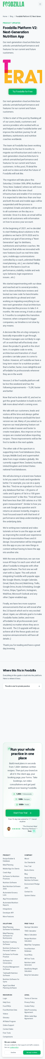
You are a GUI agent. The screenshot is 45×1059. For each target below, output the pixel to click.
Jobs (26, 888)
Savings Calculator (31, 927)
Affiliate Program (9, 1021)
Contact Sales (8, 1029)
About (26, 859)
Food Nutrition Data (10, 1010)
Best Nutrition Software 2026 (11, 887)
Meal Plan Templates (32, 945)
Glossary (6, 1018)
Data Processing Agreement (30, 1011)
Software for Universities (8, 962)
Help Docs (6, 1002)
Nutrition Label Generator (29, 963)
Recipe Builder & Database (9, 860)
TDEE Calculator (30, 931)
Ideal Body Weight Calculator (31, 970)
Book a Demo (29, 870)
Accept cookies (32, 1052)
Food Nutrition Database (29, 950)
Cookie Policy (29, 1006)
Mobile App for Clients (11, 869)
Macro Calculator (30, 935)
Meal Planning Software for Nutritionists (8, 935)
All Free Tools (29, 959)
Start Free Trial (20, 813)
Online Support (8, 1025)
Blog (11, 16)
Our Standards (29, 862)
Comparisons (8, 1037)
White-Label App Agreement (30, 1017)
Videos (5, 1014)
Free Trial (27, 866)
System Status (29, 895)
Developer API (8, 913)
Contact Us (28, 892)
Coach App (7, 872)
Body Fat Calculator (31, 975)
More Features (8, 916)
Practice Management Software (11, 968)
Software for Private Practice (10, 955)
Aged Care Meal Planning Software (10, 986)
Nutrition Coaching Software (10, 943)
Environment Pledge (32, 884)
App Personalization (10, 899)
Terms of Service (30, 998)
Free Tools (7, 1033)
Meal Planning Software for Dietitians (11, 928)
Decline (13, 1052)
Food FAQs (28, 955)
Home (5, 16)
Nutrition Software (10, 882)
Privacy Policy (29, 1002)
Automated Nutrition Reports (10, 904)
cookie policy (14, 1047)
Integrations (7, 909)
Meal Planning (8, 865)
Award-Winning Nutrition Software (31, 879)
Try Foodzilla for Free (22, 91)
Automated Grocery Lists (10, 894)
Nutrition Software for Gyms (11, 980)
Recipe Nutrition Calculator (30, 940)
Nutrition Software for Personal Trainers (11, 949)
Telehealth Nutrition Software (10, 974)
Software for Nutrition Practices (11, 877)
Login (5, 998)
